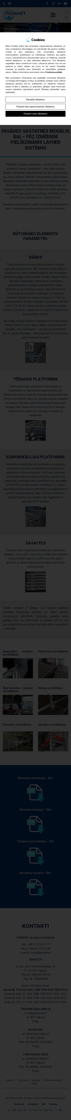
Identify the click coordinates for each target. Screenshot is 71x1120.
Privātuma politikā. (53, 72)
